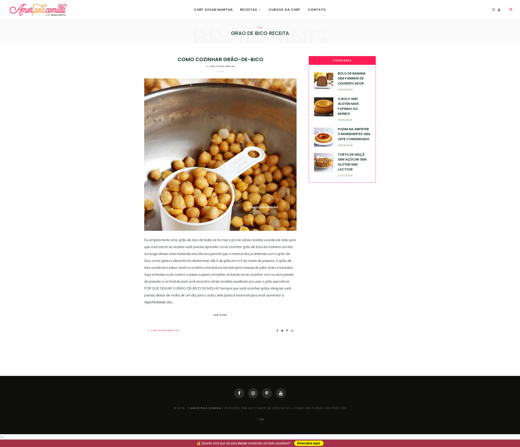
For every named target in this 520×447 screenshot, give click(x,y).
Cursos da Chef (284, 9)
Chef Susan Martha (213, 9)
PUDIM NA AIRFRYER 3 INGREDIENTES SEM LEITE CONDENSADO (354, 134)
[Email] (292, 330)
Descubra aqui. (309, 443)
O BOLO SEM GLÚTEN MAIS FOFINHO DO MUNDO (348, 106)
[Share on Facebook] (277, 330)
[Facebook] (239, 393)
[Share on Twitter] (282, 330)
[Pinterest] (267, 393)
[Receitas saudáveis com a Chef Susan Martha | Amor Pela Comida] (38, 10)
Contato (317, 9)
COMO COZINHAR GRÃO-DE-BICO (220, 59)
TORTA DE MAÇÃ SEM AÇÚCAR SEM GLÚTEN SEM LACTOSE (352, 162)
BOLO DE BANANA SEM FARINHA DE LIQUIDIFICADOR (352, 78)
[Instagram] (253, 393)
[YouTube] (281, 393)
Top (261, 419)
